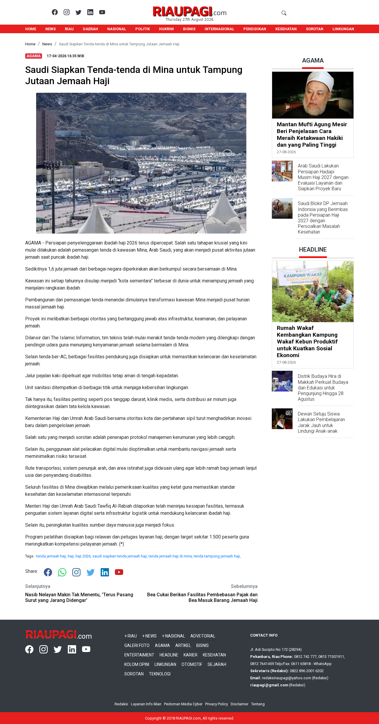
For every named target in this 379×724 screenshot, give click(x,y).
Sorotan (134, 674)
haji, (72, 556)
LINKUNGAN (343, 29)
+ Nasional (173, 636)
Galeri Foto (137, 645)
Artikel (183, 645)
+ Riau (130, 636)
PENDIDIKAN (254, 29)
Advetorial (202, 636)
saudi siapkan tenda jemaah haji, (120, 556)
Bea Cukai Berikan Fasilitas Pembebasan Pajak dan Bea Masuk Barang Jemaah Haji (202, 597)
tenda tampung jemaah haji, (217, 556)
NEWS (50, 29)
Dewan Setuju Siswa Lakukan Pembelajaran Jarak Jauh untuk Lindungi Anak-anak (321, 422)
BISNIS (189, 29)
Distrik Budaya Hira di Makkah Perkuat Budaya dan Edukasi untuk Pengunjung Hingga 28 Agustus (323, 387)
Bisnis (202, 645)
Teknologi (160, 674)
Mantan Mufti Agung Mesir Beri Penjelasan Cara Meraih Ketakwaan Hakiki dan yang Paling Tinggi (312, 134)
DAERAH (90, 29)
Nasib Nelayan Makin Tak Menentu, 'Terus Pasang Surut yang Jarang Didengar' (79, 597)
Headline (169, 655)
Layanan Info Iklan (146, 704)
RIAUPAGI (182, 10)
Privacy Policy (216, 704)
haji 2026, (84, 556)
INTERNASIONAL (219, 29)
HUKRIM (166, 29)
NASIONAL (116, 29)
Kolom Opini (136, 664)
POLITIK (142, 29)
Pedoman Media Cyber (183, 704)
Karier (190, 655)
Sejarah (217, 664)
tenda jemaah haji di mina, (171, 556)
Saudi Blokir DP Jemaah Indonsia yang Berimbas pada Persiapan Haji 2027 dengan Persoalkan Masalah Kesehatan (323, 218)
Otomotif (192, 664)
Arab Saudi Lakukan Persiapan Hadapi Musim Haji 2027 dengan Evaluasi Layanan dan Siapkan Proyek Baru (323, 177)
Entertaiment (139, 655)
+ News (149, 636)
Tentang (258, 704)
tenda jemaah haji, (52, 556)
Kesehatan (214, 655)
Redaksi (121, 704)
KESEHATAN (286, 29)
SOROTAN (314, 29)
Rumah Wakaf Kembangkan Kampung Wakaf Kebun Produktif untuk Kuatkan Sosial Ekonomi (307, 342)
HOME (30, 29)
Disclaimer (239, 704)
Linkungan (165, 664)
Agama (162, 645)
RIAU (69, 29)
